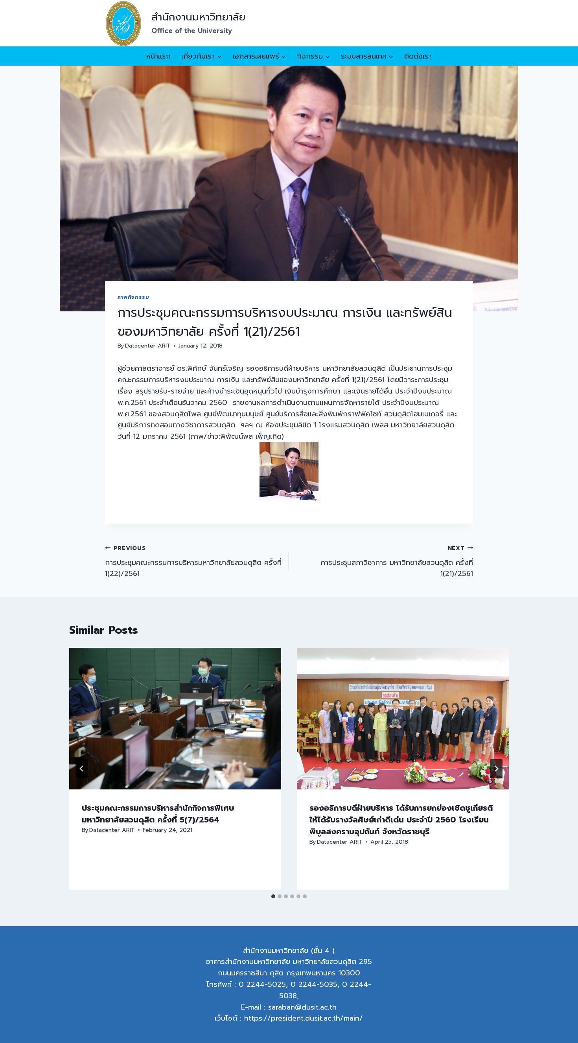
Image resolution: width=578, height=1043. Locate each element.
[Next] (496, 768)
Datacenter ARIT (148, 345)
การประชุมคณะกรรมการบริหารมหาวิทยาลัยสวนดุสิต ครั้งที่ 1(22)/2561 (193, 561)
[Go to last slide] (81, 768)
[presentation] (175, 718)
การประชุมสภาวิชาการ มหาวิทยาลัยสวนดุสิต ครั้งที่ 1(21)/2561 (396, 561)
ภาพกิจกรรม (133, 297)
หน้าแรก (158, 56)
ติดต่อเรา (418, 56)
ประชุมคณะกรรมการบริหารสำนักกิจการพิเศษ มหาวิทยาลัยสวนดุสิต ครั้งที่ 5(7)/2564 (158, 814)
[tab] (273, 896)
